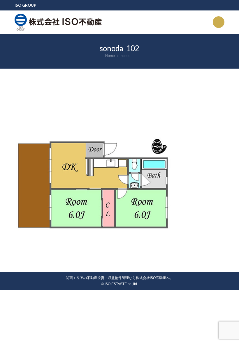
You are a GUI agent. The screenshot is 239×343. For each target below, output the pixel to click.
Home (110, 56)
